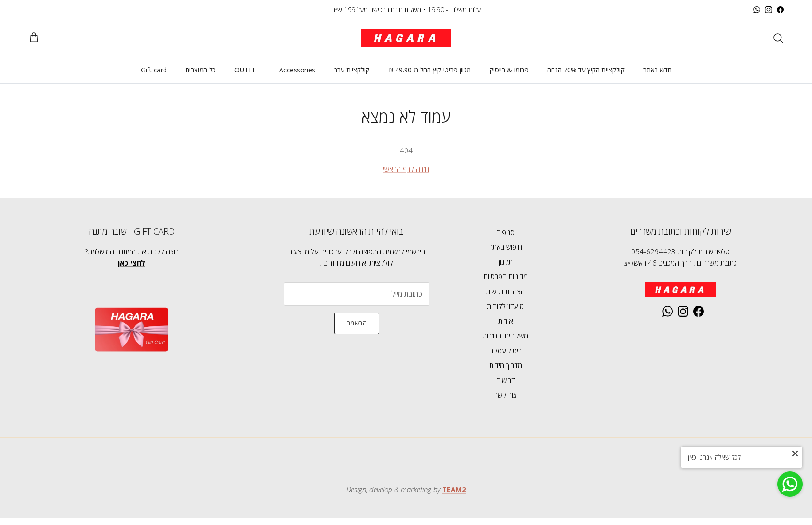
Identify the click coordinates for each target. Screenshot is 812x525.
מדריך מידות (505, 365)
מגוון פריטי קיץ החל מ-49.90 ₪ (429, 69)
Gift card (154, 69)
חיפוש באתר (505, 246)
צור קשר (505, 395)
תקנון (506, 261)
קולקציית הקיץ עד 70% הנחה (586, 69)
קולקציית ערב (351, 69)
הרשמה (356, 323)
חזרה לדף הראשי (406, 168)
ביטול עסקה (505, 350)
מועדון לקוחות (505, 306)
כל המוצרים (201, 69)
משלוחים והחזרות (505, 335)
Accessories (297, 69)
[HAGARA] (406, 38)
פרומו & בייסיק (509, 69)
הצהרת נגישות (505, 291)
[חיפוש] (778, 38)
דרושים (505, 380)
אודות (505, 321)
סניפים (505, 232)
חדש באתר (657, 69)
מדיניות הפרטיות (506, 276)
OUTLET (247, 69)
